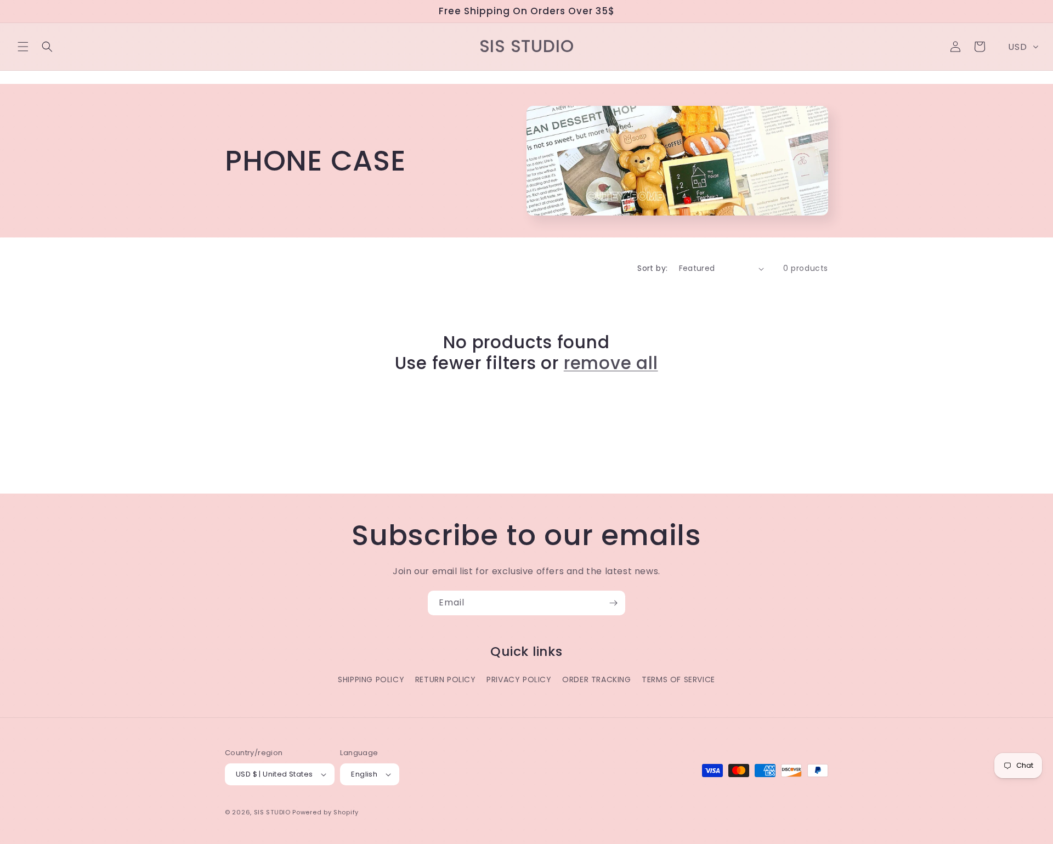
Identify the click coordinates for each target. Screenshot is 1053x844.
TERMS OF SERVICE (678, 679)
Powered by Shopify (325, 812)
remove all (611, 363)
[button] (23, 47)
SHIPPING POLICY (371, 679)
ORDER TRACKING (596, 679)
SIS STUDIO (272, 812)
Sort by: (652, 268)
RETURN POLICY (445, 679)
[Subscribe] (613, 603)
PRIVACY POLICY (518, 679)
